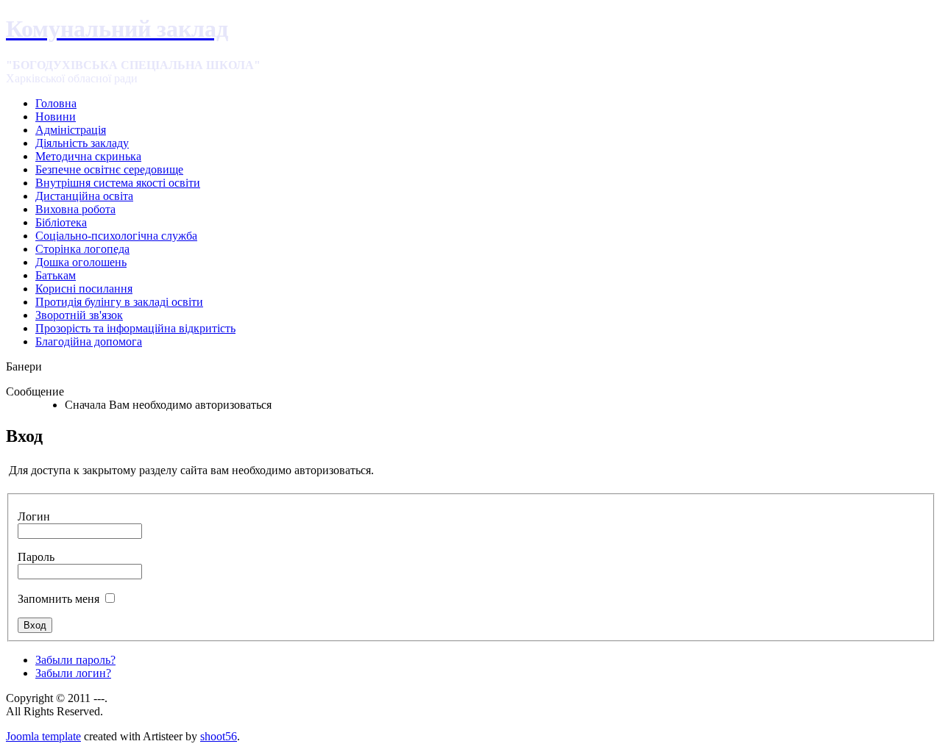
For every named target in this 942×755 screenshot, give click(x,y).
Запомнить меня (58, 599)
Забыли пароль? (75, 660)
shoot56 (218, 736)
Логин (34, 516)
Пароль (36, 557)
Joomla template (43, 736)
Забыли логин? (73, 673)
